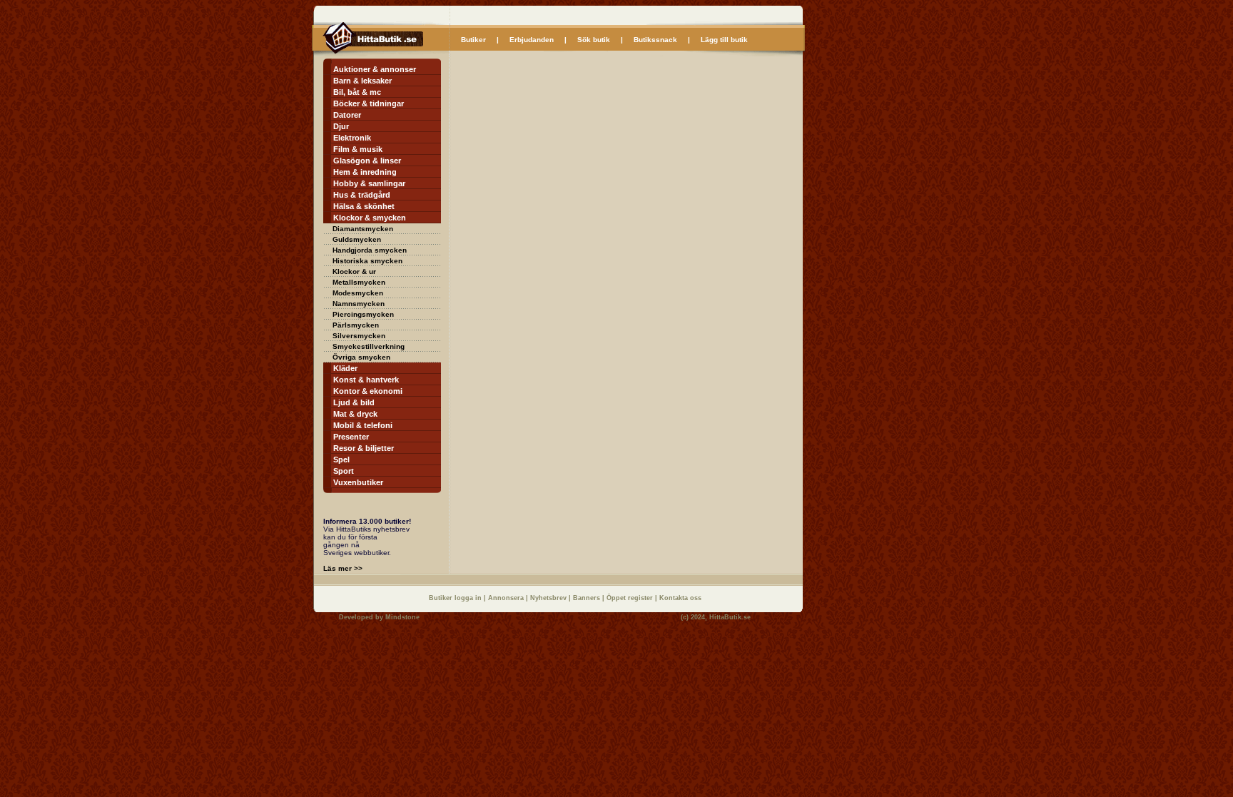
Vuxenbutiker (358, 482)
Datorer (347, 115)
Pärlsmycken (356, 325)
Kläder (345, 368)
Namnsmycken (359, 304)
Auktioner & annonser (374, 69)
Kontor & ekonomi (367, 391)
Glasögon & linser (367, 160)
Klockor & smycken (369, 217)
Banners (587, 597)
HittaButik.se (730, 617)
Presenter (351, 436)
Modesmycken (358, 293)
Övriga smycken (361, 357)
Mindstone (402, 617)
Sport (343, 471)
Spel (341, 459)
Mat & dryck (355, 414)
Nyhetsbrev (549, 597)
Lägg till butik (724, 40)
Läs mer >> (342, 568)
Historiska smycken (367, 261)
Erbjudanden (531, 40)
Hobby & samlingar (369, 183)
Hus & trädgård (361, 195)
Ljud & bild (354, 402)
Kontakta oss (680, 597)
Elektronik (352, 137)
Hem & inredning (365, 172)
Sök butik (593, 40)
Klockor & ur (354, 271)
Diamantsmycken (363, 229)
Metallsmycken (359, 282)
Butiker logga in (456, 597)
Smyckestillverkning (369, 346)
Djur (341, 126)
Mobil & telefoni (362, 425)
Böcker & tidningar (368, 103)
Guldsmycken (357, 239)
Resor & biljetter (363, 448)
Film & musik (357, 149)
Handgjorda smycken (370, 250)
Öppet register (631, 597)
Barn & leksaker (362, 80)
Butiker (473, 40)
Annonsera (507, 597)
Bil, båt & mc (357, 92)
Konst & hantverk (366, 379)
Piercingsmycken (363, 314)
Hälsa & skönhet (364, 206)
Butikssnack (655, 40)
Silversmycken (359, 336)
